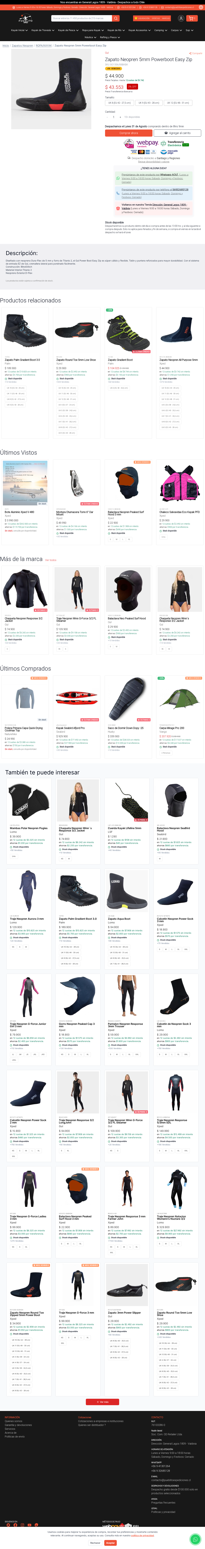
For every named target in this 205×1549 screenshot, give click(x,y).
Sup (188, 30)
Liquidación (143, 18)
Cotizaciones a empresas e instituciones (100, 1421)
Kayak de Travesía (41, 30)
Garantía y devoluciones (18, 1425)
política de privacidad (142, 1535)
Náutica (89, 37)
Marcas (166, 18)
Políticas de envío (15, 1436)
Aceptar (110, 1542)
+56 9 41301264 (128, 7)
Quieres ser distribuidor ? (92, 1425)
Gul (107, 52)
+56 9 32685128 (150, 7)
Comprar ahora (129, 133)
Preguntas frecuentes (163, 1502)
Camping (159, 30)
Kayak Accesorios (138, 30)
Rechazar (95, 1542)
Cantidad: (110, 111)
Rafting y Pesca (108, 37)
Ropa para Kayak (91, 30)
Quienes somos (13, 1421)
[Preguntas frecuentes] (201, 7)
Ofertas (156, 18)
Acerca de (10, 1432)
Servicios (10, 1428)
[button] (51, 89)
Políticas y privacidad (163, 1511)
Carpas (175, 30)
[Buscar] (116, 18)
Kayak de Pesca (66, 30)
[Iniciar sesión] (181, 18)
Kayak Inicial (17, 30)
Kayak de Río (114, 30)
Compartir (197, 53)
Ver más (104, 1402)
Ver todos (50, 560)
